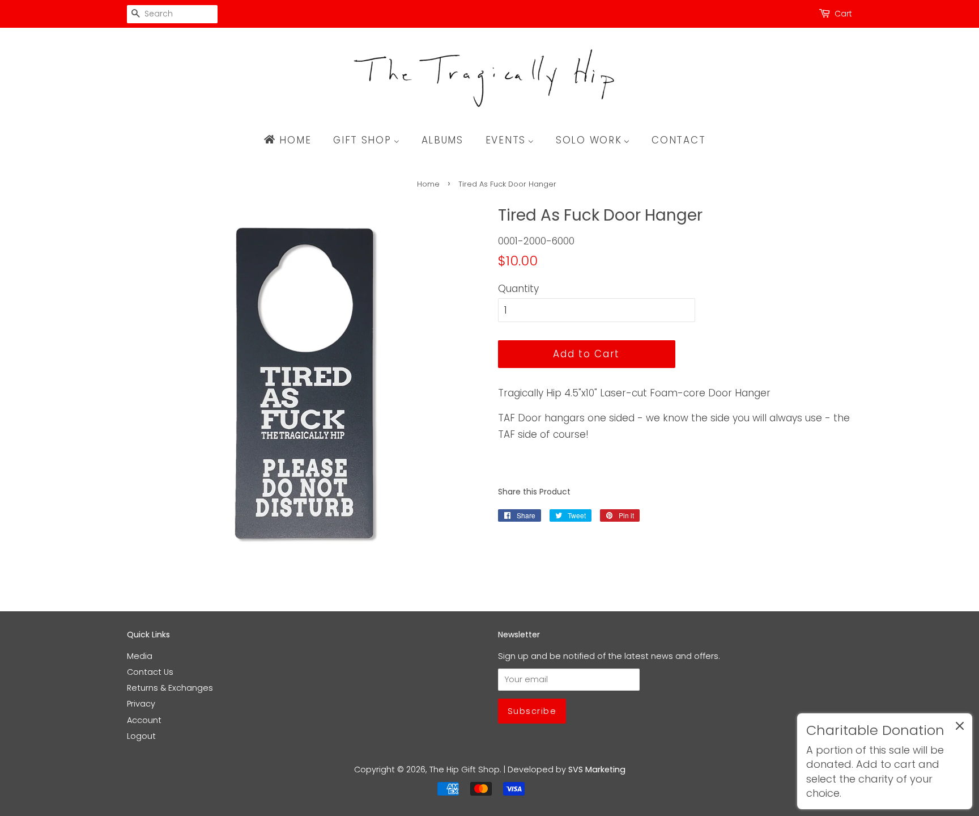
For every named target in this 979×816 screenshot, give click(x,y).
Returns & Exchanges (170, 688)
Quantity (518, 288)
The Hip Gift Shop (464, 769)
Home (428, 184)
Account (144, 720)
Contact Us (150, 672)
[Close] (960, 728)
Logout (141, 736)
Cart (843, 13)
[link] (884, 761)
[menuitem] (292, 140)
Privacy (141, 703)
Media (139, 656)
